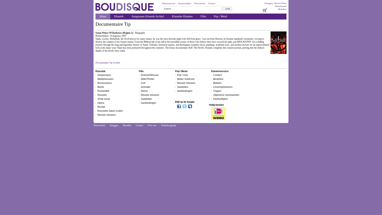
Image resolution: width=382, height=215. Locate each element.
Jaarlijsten (146, 99)
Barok (100, 87)
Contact (211, 3)
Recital (101, 107)
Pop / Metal (220, 16)
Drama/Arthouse (150, 75)
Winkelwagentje (168, 125)
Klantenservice (168, 3)
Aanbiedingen (148, 103)
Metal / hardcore (186, 79)
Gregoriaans (104, 75)
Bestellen (282, 9)
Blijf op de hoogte (185, 102)
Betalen (217, 83)
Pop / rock (182, 75)
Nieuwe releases (106, 114)
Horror (144, 91)
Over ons (152, 125)
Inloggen (269, 3)
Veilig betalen (216, 105)
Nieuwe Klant (280, 3)
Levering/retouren (223, 87)
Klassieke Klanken (182, 16)
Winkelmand (280, 6)
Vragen (217, 91)
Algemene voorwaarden (226, 95)
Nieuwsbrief (199, 3)
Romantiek (103, 91)
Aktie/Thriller (147, 79)
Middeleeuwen (105, 79)
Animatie (145, 87)
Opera (100, 103)
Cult (143, 83)
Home (102, 16)
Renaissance (104, 83)
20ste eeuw (103, 99)
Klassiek (119, 16)
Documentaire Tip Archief (108, 62)
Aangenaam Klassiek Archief (148, 16)
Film (203, 16)
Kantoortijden (184, 3)
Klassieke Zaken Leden (110, 110)
